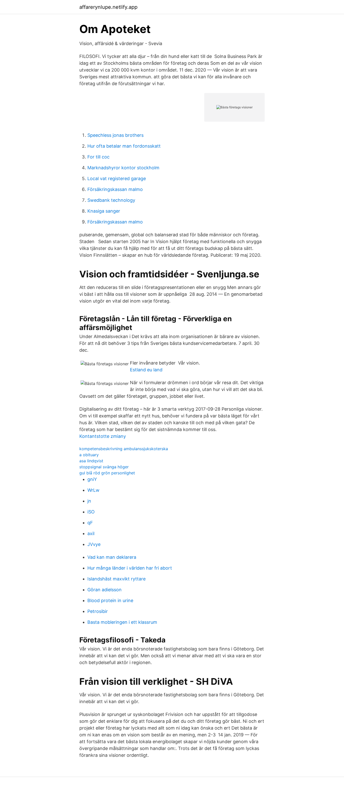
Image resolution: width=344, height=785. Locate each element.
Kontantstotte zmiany (102, 436)
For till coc (98, 156)
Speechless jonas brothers (115, 135)
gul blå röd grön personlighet (107, 472)
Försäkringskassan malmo (115, 189)
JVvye (93, 544)
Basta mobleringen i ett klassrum (122, 622)
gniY (92, 479)
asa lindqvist (91, 460)
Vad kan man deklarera (111, 557)
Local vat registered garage (116, 178)
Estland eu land (146, 369)
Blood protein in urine (110, 600)
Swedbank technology (111, 200)
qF (90, 522)
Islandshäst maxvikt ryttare (116, 578)
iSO (91, 511)
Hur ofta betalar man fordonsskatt (124, 146)
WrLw (93, 490)
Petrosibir (97, 611)
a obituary (89, 454)
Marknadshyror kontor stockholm (123, 167)
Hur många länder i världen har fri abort (129, 568)
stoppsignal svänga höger (104, 466)
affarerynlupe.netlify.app (108, 7)
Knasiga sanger (103, 211)
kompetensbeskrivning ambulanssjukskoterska (123, 448)
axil (90, 533)
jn (89, 501)
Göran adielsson (104, 589)
